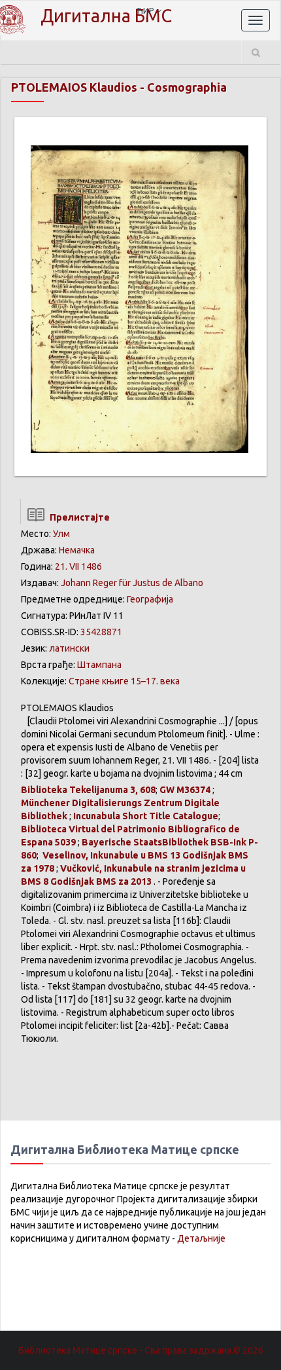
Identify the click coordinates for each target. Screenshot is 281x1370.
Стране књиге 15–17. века (124, 681)
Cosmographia (187, 87)
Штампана (99, 664)
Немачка (77, 550)
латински (69, 648)
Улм (61, 533)
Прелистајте (78, 517)
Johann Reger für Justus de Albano (132, 583)
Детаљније (201, 1238)
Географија (150, 599)
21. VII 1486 (78, 566)
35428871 (101, 632)
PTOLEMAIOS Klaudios (74, 87)
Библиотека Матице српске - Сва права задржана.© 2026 (140, 1350)
